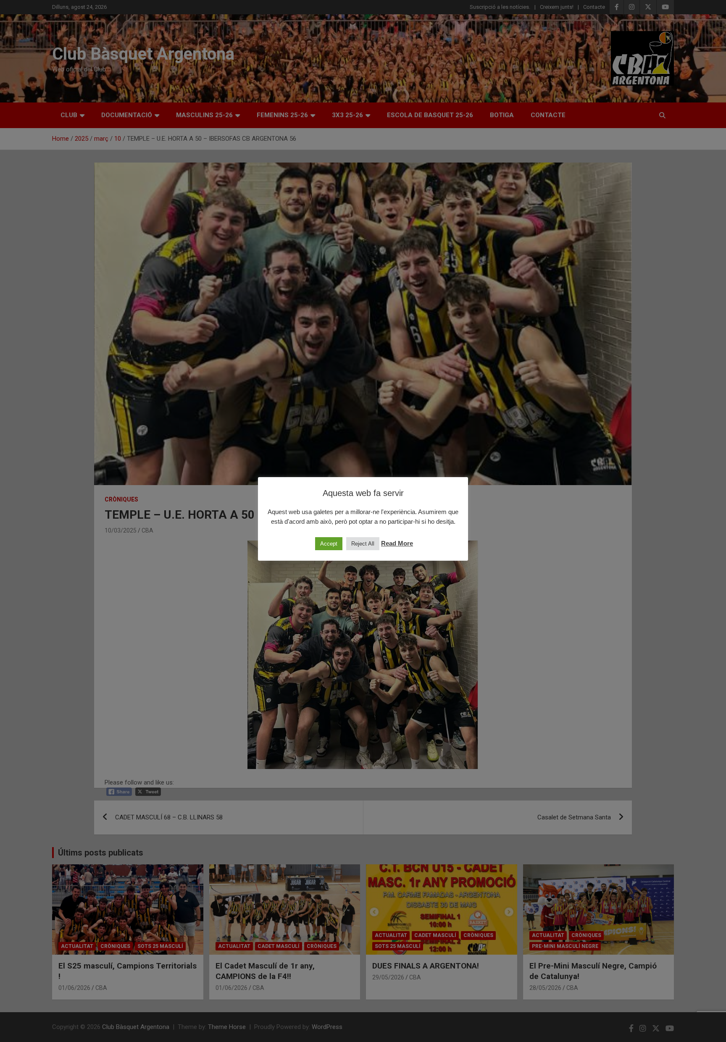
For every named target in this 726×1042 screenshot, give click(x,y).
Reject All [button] (362, 544)
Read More (397, 543)
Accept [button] (328, 544)
